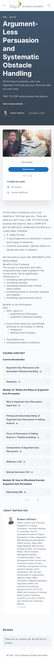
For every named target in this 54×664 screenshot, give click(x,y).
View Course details (13, 103)
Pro (5, 17)
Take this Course (28, 169)
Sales (13, 17)
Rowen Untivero (26, 519)
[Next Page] (38, 500)
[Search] (49, 5)
